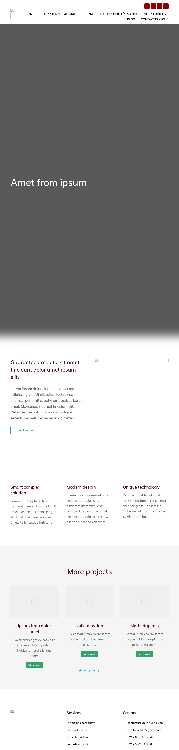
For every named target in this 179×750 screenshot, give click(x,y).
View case (34, 665)
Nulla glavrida (89, 625)
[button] (80, 671)
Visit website (26, 430)
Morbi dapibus (144, 625)
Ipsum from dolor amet (34, 628)
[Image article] (34, 602)
